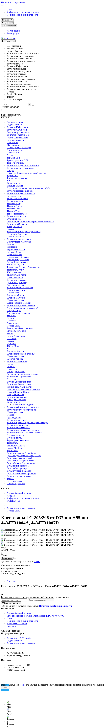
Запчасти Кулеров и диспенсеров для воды (27, 422)
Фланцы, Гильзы (15, 186)
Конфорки (12, 247)
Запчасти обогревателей (18, 427)
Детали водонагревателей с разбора (24, 455)
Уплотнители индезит (23, 404)
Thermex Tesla (13, 211)
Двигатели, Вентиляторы (19, 384)
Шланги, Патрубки (16, 298)
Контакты (11, 626)
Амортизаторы (14, 310)
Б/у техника (12, 450)
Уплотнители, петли (17, 275)
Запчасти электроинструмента (21, 410)
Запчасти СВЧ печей (17, 130)
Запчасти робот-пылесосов (20, 287)
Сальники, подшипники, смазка (22, 374)
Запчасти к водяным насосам (21, 193)
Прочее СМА (13, 326)
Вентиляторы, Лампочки (19, 242)
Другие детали (14, 417)
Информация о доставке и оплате (23, 12)
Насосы (10, 318)
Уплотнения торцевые (17, 198)
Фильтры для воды (16, 445)
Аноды (10, 170)
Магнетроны (13, 145)
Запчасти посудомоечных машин (23, 430)
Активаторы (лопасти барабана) (22, 308)
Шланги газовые (15, 277)
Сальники (11, 338)
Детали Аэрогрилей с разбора (21, 453)
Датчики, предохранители (19, 382)
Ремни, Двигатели (16, 371)
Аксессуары (12, 379)
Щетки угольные (15, 412)
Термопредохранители (18, 440)
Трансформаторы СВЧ (17, 160)
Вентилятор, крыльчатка (19, 132)
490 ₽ (37, 561)
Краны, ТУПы (14, 252)
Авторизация (13, 31)
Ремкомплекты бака (16, 331)
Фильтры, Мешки (15, 295)
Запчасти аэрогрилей (17, 420)
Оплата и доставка (16, 483)
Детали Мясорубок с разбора (21, 463)
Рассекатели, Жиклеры (18, 257)
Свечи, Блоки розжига (18, 262)
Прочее (10, 415)
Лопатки (11, 366)
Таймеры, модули (15, 264)
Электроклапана (15, 359)
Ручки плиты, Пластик (18, 259)
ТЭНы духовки (14, 272)
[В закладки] (2, 538)
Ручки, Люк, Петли (16, 336)
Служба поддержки (10, 631)
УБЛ (9, 348)
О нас (9, 9)
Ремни (10, 333)
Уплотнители (13, 183)
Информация (7, 608)
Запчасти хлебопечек (17, 361)
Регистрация (13, 33)
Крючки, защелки (15, 140)
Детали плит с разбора (18, 466)
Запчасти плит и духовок (19, 239)
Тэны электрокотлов (17, 214)
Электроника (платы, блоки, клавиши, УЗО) (28, 188)
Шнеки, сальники (15, 236)
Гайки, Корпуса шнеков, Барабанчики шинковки (30, 221)
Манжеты (11, 315)
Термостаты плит (15, 270)
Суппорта (11, 343)
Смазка (10, 229)
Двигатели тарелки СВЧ (18, 135)
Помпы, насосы (14, 292)
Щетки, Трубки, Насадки (19, 303)
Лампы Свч (12, 142)
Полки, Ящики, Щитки (18, 392)
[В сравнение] (5, 538)
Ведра (10, 364)
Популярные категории (12, 633)
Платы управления (16, 290)
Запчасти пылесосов (17, 280)
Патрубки (11, 320)
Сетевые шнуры (14, 438)
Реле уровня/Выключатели (20, 328)
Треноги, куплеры (15, 163)
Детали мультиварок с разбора (21, 460)
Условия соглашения (17, 623)
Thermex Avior (13, 203)
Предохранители (15, 150)
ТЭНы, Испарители (16, 399)
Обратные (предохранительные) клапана (26, 173)
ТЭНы (10, 180)
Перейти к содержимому (13, 2)
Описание (12, 581)
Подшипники (13, 323)
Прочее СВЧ (13, 152)
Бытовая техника (15, 122)
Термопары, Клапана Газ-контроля (23, 267)
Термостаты (12, 175)
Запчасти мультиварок (17, 425)
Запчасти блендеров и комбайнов (23, 165)
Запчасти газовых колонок (20, 191)
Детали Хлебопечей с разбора (21, 473)
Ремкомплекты (14, 196)
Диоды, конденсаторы (17, 137)
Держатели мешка (15, 285)
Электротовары (14, 481)
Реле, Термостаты (15, 394)
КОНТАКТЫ (13, 501)
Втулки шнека (14, 219)
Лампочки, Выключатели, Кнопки (23, 389)
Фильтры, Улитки (15, 351)
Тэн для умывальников (18, 178)
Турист (10, 478)
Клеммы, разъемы (15, 435)
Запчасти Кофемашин (17, 127)
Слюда (10, 155)
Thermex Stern (13, 208)
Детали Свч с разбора (17, 468)
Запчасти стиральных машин (21, 305)
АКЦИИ (11, 496)
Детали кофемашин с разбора (21, 458)
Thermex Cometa (14, 206)
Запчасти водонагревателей (20, 168)
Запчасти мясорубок (16, 216)
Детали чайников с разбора (20, 476)
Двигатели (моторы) (17, 282)
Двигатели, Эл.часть (17, 224)
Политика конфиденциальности (22, 15)
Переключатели (14, 254)
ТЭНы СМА (13, 346)
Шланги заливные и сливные (21, 354)
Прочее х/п (12, 369)
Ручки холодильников (17, 397)
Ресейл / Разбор (14, 448)
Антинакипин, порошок (18, 313)
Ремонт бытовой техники (19, 493)
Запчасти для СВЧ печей (19, 638)
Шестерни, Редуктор (17, 234)
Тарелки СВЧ (13, 158)
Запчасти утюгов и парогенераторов (24, 432)
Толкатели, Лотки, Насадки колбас (23, 231)
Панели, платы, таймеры (19, 147)
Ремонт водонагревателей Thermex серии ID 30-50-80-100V (35, 616)
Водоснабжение (14, 124)
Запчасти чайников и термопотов (23, 407)
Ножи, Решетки (14, 226)
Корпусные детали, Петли (19, 387)
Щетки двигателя (15, 300)
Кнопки (10, 244)
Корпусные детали (16, 249)
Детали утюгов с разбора (19, 471)
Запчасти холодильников (19, 376)
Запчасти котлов (15, 201)
